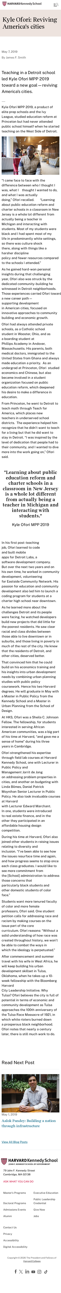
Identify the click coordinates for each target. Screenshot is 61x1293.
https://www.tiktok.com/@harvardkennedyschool (46, 1272)
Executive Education (46, 1192)
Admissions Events (14, 1209)
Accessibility (11, 1240)
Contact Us (10, 1227)
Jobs (36, 1216)
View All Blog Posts (14, 1142)
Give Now (39, 1209)
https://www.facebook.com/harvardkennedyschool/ (16, 1272)
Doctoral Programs (14, 1203)
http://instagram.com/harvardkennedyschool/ (39, 1272)
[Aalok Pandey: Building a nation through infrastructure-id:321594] (30, 1093)
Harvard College (32, 1261)
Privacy (7, 1233)
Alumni (7, 1216)
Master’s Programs (14, 1192)
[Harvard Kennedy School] (21, 4)
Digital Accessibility (15, 1246)
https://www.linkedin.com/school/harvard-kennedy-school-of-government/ (27, 1272)
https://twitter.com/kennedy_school (21, 1272)
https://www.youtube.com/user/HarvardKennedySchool (33, 1272)
